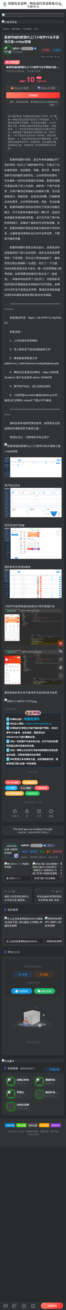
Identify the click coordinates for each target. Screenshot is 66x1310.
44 (26, 851)
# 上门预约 (26, 787)
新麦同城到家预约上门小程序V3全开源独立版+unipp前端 (31, 39)
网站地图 (21, 1125)
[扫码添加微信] (60, 651)
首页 (6, 28)
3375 (35, 851)
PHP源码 (27, 28)
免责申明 (55, 1125)
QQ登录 (23, 991)
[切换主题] (60, 675)
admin (22, 48)
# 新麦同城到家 (14, 793)
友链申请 (10, 1125)
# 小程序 (11, 787)
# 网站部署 (42, 787)
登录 (24, 974)
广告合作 (44, 1125)
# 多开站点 (32, 793)
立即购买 (33, 95)
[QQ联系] (60, 667)
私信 (58, 49)
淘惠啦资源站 (32, 1131)
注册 (45, 974)
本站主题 (33, 1125)
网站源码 (16, 28)
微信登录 (47, 991)
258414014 (15, 736)
